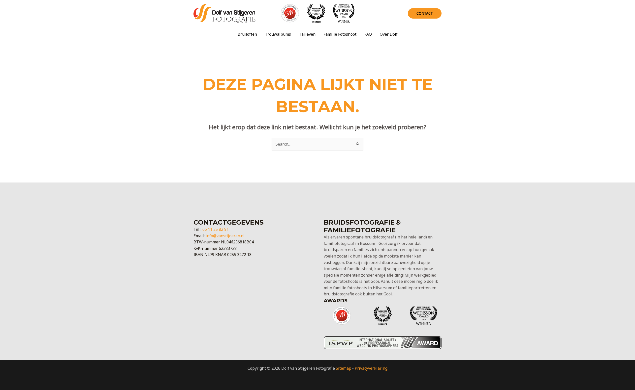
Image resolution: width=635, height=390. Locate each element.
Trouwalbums (278, 34)
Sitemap (343, 368)
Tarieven (307, 34)
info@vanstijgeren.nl (225, 235)
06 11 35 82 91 (215, 229)
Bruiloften (247, 34)
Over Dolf (389, 34)
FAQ (368, 34)
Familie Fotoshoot (339, 34)
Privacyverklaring (371, 368)
